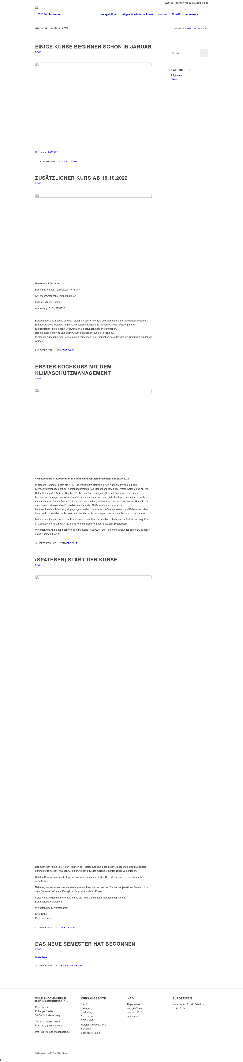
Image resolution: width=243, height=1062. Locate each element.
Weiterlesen (41, 957)
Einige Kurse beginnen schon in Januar (93, 46)
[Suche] (204, 14)
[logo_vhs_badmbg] (93, 104)
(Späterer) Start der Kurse (76, 559)
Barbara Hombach (71, 965)
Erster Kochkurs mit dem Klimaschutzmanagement (73, 369)
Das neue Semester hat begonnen (85, 943)
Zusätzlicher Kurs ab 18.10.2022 (81, 177)
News (38, 52)
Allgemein (176, 75)
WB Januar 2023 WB (46, 152)
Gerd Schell (71, 161)
